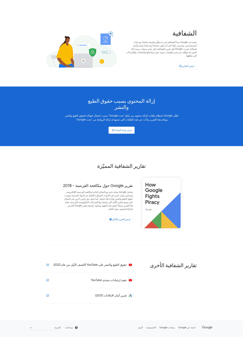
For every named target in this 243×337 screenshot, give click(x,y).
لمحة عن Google (186, 327)
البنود (140, 327)
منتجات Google (167, 327)
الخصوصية (151, 327)
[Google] (207, 327)
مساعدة (69, 327)
